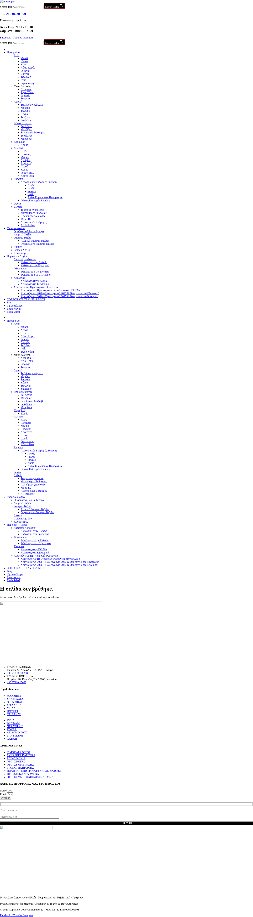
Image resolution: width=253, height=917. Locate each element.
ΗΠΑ (24, 151)
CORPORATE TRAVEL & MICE (26, 299)
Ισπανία (32, 191)
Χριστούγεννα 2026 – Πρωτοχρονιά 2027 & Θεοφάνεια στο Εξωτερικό (60, 293)
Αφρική (18, 101)
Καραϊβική (19, 141)
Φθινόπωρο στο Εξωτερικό (36, 274)
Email (3, 794)
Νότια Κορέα (28, 67)
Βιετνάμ (25, 73)
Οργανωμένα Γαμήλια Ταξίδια (37, 243)
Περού (24, 166)
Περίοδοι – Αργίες (17, 256)
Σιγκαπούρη (27, 83)
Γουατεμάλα (27, 172)
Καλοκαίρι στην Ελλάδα (34, 262)
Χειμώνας (19, 277)
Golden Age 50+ (23, 249)
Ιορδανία (25, 95)
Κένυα (24, 113)
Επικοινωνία (13, 308)
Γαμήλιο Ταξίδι (22, 237)
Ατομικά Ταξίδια (23, 234)
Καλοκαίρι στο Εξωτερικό (35, 265)
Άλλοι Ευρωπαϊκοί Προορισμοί (45, 197)
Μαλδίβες (26, 129)
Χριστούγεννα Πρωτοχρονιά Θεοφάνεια (36, 287)
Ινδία (23, 79)
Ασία (16, 55)
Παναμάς (26, 154)
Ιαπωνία (25, 70)
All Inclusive (28, 225)
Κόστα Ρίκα (27, 175)
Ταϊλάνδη (26, 76)
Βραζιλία (25, 160)
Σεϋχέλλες (26, 135)
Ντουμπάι (26, 89)
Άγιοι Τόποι (27, 92)
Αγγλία (31, 185)
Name (3, 790)
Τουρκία (25, 98)
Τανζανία (25, 117)
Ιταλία (31, 194)
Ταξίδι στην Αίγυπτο (32, 104)
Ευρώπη (18, 178)
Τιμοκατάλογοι (15, 305)
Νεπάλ (24, 61)
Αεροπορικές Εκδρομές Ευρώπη (39, 181)
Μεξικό (25, 157)
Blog (9, 302)
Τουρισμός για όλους (32, 209)
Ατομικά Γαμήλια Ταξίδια (35, 240)
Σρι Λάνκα (26, 126)
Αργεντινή (26, 163)
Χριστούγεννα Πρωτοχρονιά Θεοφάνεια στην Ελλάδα (50, 290)
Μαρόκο (25, 107)
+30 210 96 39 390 (13, 14)
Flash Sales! (13, 311)
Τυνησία (25, 110)
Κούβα (24, 144)
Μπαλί (24, 58)
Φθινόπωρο (20, 268)
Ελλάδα (18, 206)
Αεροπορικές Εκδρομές (34, 222)
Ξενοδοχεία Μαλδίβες (33, 132)
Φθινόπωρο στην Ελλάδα (35, 271)
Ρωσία (17, 203)
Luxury (18, 246)
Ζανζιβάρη (26, 120)
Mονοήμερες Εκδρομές (33, 212)
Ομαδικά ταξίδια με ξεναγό (29, 231)
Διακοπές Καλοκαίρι (25, 259)
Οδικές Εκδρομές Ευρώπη (35, 200)
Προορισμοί (13, 52)
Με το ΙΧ (26, 219)
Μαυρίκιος (26, 138)
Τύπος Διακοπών (16, 228)
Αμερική (18, 147)
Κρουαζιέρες (21, 253)
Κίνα (23, 64)
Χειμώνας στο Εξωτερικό (35, 283)
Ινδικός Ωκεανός (23, 123)
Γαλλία (31, 188)
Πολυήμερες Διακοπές (33, 215)
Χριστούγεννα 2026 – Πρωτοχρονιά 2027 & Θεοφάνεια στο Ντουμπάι (59, 296)
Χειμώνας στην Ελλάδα (34, 280)
